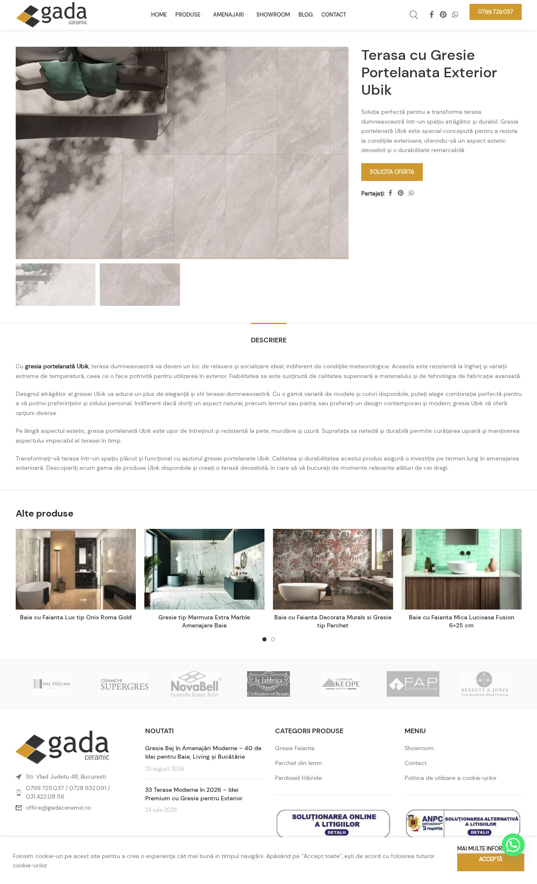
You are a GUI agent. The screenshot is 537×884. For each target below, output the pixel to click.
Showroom (419, 748)
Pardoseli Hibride (298, 778)
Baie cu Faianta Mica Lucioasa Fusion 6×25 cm (461, 621)
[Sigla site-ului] (52, 14)
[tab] (269, 336)
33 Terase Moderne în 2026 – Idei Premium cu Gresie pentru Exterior (193, 794)
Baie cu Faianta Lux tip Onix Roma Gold (76, 617)
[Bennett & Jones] (485, 684)
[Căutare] (413, 14)
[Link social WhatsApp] (455, 14)
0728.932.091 (87, 788)
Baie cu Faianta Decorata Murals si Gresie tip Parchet (332, 621)
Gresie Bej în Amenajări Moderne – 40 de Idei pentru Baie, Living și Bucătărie (203, 752)
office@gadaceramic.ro (58, 807)
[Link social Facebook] (432, 14)
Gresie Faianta (295, 748)
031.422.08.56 (45, 796)
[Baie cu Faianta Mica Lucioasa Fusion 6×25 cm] (462, 569)
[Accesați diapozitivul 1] (264, 639)
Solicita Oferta (392, 171)
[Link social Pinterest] (443, 14)
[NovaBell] (196, 684)
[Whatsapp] (513, 844)
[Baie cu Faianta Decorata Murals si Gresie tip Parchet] (333, 569)
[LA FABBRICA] (268, 684)
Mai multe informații (486, 848)
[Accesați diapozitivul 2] (273, 639)
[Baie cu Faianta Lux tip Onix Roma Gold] (76, 569)
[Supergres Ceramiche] (124, 684)
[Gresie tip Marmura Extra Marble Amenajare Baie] (204, 569)
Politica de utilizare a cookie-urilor (451, 778)
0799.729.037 (45, 788)
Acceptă (491, 859)
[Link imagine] (62, 747)
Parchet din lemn (298, 763)
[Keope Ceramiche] (341, 684)
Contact (416, 763)
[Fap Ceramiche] (413, 684)
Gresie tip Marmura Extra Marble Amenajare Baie (204, 621)
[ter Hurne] (52, 684)
